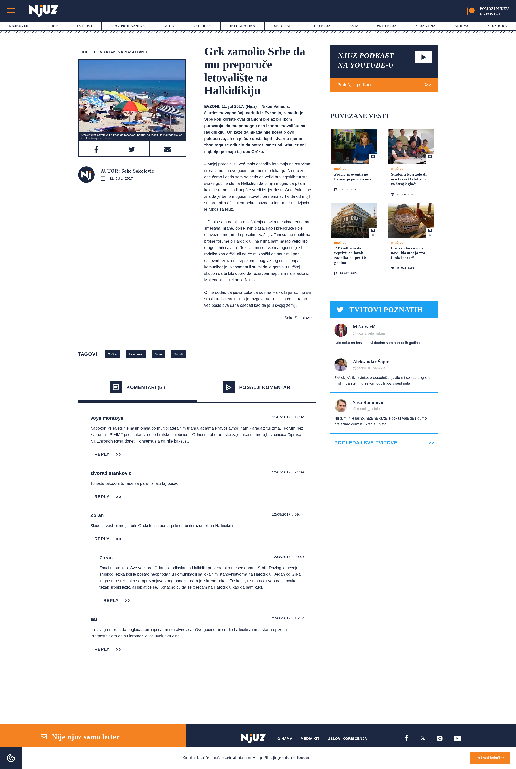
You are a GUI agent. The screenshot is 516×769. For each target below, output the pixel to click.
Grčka (112, 354)
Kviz (353, 26)
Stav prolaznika (128, 26)
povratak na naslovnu (120, 52)
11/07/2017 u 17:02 (288, 417)
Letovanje (135, 354)
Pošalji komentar (264, 387)
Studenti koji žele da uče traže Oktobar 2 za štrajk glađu (409, 179)
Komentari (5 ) (145, 387)
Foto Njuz (320, 26)
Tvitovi (84, 26)
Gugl (169, 26)
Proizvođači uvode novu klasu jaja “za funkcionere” (408, 253)
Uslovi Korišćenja (347, 739)
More (158, 354)
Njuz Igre (497, 26)
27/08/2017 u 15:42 (288, 618)
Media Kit (310, 739)
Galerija (202, 26)
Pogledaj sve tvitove (365, 442)
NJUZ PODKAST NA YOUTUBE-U (366, 60)
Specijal (283, 26)
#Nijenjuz (387, 26)
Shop (53, 26)
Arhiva (462, 26)
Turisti (178, 354)
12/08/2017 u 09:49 (288, 557)
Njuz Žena (425, 26)
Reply (102, 454)
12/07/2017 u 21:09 (288, 472)
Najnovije (19, 26)
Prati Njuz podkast (354, 85)
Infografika (242, 26)
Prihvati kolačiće (490, 758)
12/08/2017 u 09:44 (288, 514)
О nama (284, 739)
